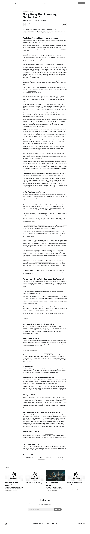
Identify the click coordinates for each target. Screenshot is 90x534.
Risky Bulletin (55, 523)
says (41, 148)
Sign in (75, 3)
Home (6, 3)
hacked (64, 399)
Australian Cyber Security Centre (43, 262)
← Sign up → (47, 523)
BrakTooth (28, 206)
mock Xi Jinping (39, 158)
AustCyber (63, 31)
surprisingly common (54, 414)
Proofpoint (48, 32)
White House (42, 281)
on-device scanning (50, 40)
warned (47, 281)
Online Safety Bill (34, 87)
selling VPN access (61, 220)
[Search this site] (71, 3)
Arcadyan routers (59, 203)
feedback (59, 446)
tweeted (32, 55)
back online (62, 370)
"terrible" (49, 134)
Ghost (84, 523)
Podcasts (25, 3)
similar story (34, 215)
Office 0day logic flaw (34, 326)
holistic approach (36, 119)
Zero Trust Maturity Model (51, 448)
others (42, 153)
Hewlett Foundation (55, 31)
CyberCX (41, 32)
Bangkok (33, 359)
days (47, 213)
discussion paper (32, 91)
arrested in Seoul (48, 353)
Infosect (65, 225)
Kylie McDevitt (41, 225)
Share (64, 24)
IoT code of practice (34, 265)
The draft (28, 70)
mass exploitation (48, 285)
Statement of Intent (32, 263)
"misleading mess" (60, 136)
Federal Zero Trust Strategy (32, 448)
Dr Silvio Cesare (31, 225)
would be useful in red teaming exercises (50, 241)
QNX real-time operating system (53, 204)
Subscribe (82, 3)
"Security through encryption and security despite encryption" (37, 89)
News (20, 3)
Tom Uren (29, 23)
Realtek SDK (34, 204)
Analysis (15, 3)
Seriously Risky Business (28, 11)
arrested (30, 358)
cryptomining (31, 221)
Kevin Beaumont (44, 328)
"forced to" (47, 99)
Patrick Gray (26, 31)
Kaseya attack (49, 369)
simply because (51, 290)
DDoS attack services (48, 220)
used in (39, 296)
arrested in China (49, 434)
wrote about (56, 340)
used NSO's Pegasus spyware (53, 379)
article (50, 114)
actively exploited (47, 326)
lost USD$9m (41, 459)
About (10, 3)
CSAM (28, 180)
